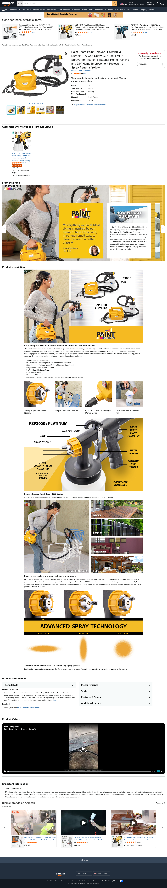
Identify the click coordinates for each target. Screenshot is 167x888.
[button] (4, 9)
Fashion (135, 10)
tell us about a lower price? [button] (29, 708)
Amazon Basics (39, 10)
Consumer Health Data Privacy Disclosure (86, 881)
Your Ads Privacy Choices (110, 881)
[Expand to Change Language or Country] (126, 4)
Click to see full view (35, 103)
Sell (128, 10)
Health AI (13, 10)
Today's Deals (100, 10)
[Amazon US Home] (60, 874)
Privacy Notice (65, 881)
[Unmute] (162, 771)
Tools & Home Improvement (11, 45)
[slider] (79, 771)
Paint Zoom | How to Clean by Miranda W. (20, 729)
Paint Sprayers (87, 45)
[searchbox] (67, 3)
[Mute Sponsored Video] (53, 832)
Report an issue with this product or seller (90, 105)
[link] (36, 35)
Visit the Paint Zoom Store (81, 71)
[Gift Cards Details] (124, 9)
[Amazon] (8, 4)
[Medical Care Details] (30, 9)
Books (110, 10)
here (55, 700)
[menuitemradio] (158, 771)
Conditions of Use (53, 881)
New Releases (64, 10)
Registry (144, 10)
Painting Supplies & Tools (54, 45)
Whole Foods (87, 10)
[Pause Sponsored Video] (53, 828)
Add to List (143, 64)
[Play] (4, 771)
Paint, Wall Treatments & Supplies (33, 45)
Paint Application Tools (72, 45)
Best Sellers (51, 10)
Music (151, 10)
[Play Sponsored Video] (83, 823)
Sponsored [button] (5, 806)
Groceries (76, 10)
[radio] (11, 110)
